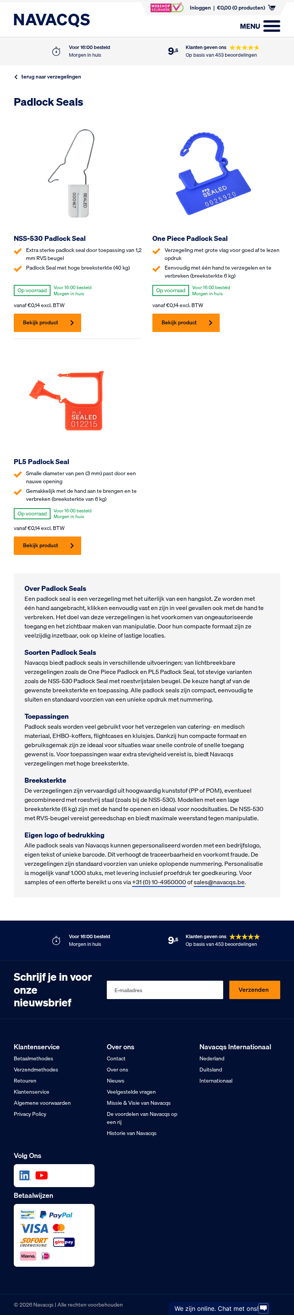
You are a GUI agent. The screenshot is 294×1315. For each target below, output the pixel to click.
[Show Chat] (263, 1308)
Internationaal (215, 1080)
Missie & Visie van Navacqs (139, 1103)
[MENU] (271, 26)
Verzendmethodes (36, 1069)
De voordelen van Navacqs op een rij (142, 1118)
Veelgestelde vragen (131, 1092)
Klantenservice (31, 1092)
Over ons (117, 1069)
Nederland (211, 1058)
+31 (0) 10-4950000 (159, 882)
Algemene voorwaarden (42, 1103)
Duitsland (210, 1069)
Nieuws (115, 1080)
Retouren (25, 1080)
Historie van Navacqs (132, 1133)
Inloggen (200, 7)
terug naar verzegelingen (51, 77)
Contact (116, 1058)
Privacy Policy (30, 1114)
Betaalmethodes (33, 1058)
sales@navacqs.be (219, 882)
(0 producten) (241, 7)
